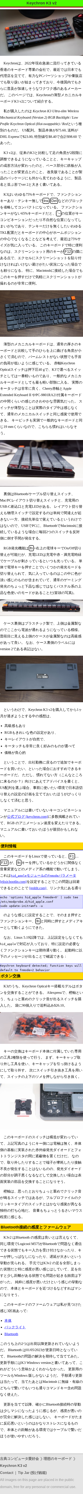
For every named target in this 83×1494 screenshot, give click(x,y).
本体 (8, 1320)
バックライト (15, 1327)
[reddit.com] (37, 888)
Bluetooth (11, 1334)
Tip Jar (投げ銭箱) (32, 1473)
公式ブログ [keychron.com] (27, 816)
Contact (6, 1473)
